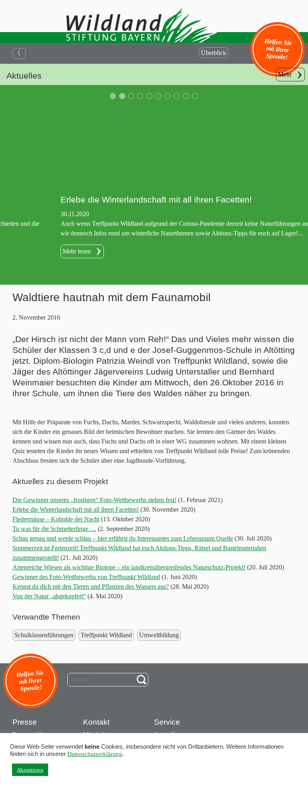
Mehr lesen (22, 251)
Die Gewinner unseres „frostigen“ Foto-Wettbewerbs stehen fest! (94, 499)
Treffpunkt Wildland (106, 635)
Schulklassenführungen (43, 635)
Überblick (213, 52)
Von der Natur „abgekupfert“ (49, 596)
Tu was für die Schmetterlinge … (54, 528)
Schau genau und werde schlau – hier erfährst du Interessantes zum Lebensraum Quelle (122, 538)
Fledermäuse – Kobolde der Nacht (55, 519)
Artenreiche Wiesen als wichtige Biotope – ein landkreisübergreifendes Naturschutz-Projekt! (128, 567)
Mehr (285, 74)
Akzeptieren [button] (30, 770)
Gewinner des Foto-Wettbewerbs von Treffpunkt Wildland (86, 576)
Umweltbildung (159, 635)
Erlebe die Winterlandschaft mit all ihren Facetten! (75, 509)
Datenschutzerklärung (94, 754)
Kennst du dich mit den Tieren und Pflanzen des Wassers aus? (90, 586)
